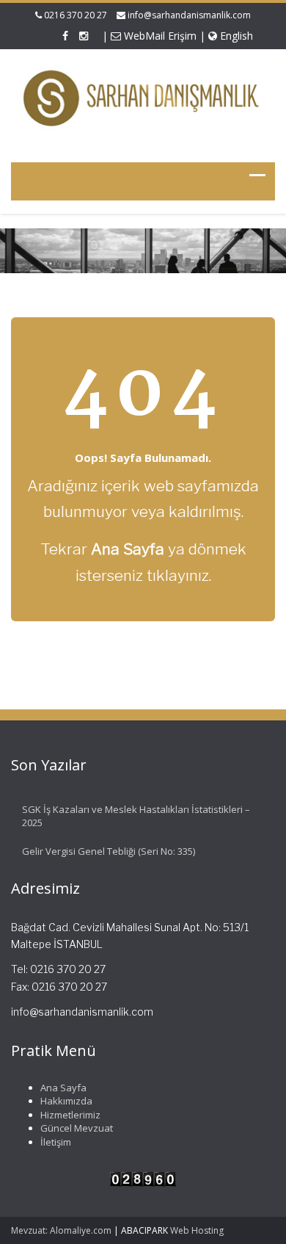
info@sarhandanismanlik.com (189, 15)
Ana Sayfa (63, 1087)
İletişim (55, 1142)
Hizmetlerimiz (70, 1114)
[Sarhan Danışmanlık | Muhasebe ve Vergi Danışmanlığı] (143, 98)
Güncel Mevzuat (76, 1128)
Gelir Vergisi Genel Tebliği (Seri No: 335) (108, 851)
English (235, 36)
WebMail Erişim (159, 36)
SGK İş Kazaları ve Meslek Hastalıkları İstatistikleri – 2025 (136, 816)
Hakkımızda (66, 1100)
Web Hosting (197, 1230)
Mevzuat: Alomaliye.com (61, 1230)
